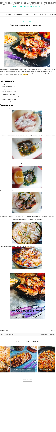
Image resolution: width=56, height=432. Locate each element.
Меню (35, 14)
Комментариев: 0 (4, 330)
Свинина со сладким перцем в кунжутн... (38, 370)
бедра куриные (27, 21)
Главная (8, 14)
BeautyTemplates (14, 429)
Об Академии (18, 14)
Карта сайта (43, 14)
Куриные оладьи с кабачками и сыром (11, 370)
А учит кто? (28, 14)
